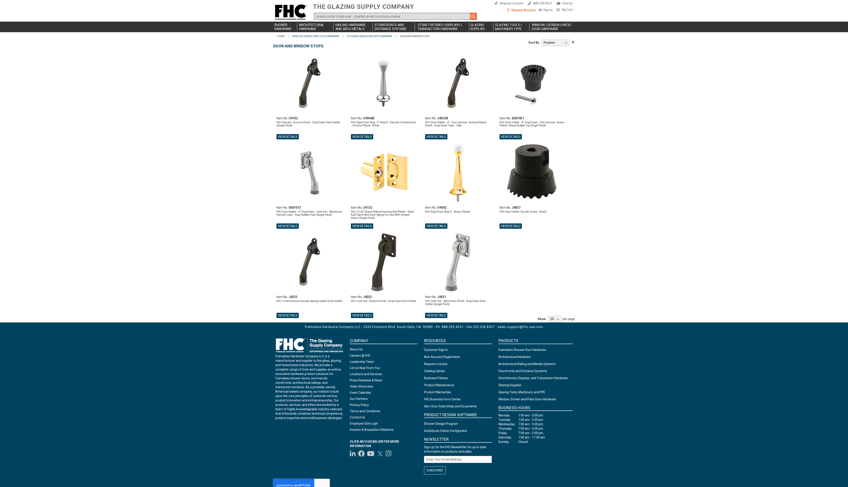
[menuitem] (285, 27)
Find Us (568, 3)
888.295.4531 (542, 3)
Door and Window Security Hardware (369, 36)
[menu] (424, 27)
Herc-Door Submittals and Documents (450, 406)
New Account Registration (442, 357)
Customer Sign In (436, 350)
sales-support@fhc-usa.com (520, 327)
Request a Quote (511, 3)
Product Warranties (437, 392)
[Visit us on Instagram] (389, 453)
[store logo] (292, 12)
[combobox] (395, 16)
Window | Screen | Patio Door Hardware (315, 36)
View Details (287, 137)
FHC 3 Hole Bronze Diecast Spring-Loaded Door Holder (309, 301)
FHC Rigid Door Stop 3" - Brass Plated (447, 211)
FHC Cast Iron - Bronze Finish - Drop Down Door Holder (383, 301)
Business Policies (436, 378)
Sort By (533, 42)
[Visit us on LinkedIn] (353, 453)
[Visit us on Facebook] (361, 453)
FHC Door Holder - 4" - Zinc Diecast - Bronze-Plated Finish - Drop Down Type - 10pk (455, 124)
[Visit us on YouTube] (371, 453)
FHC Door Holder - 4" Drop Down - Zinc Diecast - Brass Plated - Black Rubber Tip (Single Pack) (532, 124)
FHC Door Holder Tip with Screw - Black (523, 211)
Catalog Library (434, 371)
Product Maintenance (439, 385)
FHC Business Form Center (442, 399)
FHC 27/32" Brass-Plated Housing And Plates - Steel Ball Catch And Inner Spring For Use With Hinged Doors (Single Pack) (382, 214)
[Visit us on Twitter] (380, 453)
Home (281, 36)
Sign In (548, 10)
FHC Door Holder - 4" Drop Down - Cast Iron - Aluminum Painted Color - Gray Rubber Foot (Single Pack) (309, 213)
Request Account (523, 10)
